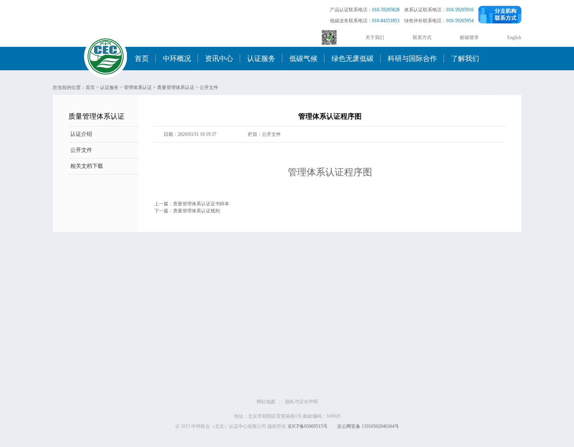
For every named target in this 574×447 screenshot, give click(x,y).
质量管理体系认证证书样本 (201, 204)
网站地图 (266, 401)
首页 (142, 58)
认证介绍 (81, 134)
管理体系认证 (138, 87)
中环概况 (177, 58)
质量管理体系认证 (175, 87)
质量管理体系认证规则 (196, 211)
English (514, 37)
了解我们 (465, 58)
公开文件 (209, 87)
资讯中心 (219, 58)
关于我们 (374, 37)
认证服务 (261, 58)
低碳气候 (303, 58)
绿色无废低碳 (353, 58)
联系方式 (422, 37)
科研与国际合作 (412, 58)
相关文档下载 (86, 166)
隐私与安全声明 (301, 401)
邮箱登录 (469, 37)
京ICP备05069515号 (307, 426)
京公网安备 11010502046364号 (368, 426)
